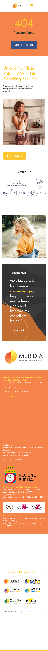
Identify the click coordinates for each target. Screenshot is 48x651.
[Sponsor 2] (40, 179)
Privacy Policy (8, 450)
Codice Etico (8, 445)
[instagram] (8, 396)
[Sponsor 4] (32, 190)
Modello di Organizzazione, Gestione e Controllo (23, 447)
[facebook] (4, 396)
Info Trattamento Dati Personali (15, 455)
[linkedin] (12, 396)
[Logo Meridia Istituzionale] (20, 3)
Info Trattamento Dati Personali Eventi (18, 452)
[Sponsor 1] (17, 181)
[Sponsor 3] (9, 189)
